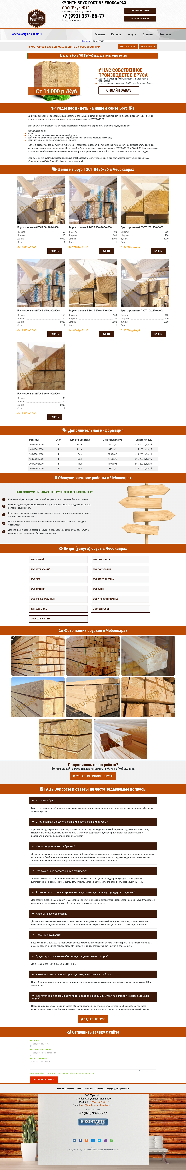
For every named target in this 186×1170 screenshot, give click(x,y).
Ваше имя (34, 1040)
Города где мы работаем (118, 1089)
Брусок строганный (40, 619)
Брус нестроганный (40, 569)
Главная (100, 34)
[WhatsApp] (111, 1140)
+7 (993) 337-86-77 (83, 16)
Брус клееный (37, 559)
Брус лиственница (102, 569)
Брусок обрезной (101, 609)
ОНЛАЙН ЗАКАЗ (118, 90)
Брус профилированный (43, 599)
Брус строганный (101, 559)
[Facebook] (80, 1140)
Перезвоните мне (140, 10)
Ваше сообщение (38, 1058)
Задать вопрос (148, 46)
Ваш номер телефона (40, 1049)
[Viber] (105, 1140)
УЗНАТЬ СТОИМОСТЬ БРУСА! (94, 776)
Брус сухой (98, 589)
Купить (55, 251)
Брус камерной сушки (103, 579)
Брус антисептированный (105, 599)
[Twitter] (99, 1140)
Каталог (116, 34)
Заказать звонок (128, 46)
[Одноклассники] (86, 1140)
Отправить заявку (44, 1079)
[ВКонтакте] (74, 1140)
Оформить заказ (140, 18)
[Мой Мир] (93, 1140)
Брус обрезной (38, 589)
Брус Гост (35, 579)
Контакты (165, 34)
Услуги (132, 34)
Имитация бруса (39, 609)
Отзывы (148, 34)
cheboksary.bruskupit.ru (27, 34)
